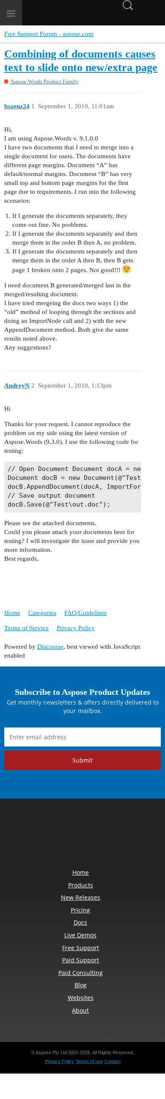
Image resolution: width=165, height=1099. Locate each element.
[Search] (128, 4)
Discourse (50, 646)
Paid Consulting (80, 973)
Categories (42, 612)
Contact (112, 1061)
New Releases (80, 897)
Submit (82, 760)
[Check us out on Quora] (101, 835)
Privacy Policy (76, 628)
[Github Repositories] (121, 835)
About (80, 1010)
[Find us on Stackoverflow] (82, 835)
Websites (81, 998)
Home (12, 612)
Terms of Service (26, 628)
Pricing (80, 910)
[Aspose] (63, 12)
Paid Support (80, 960)
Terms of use (89, 1061)
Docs (80, 922)
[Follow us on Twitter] (43, 835)
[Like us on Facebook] (24, 835)
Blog (80, 985)
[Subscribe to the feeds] (140, 835)
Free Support (80, 948)
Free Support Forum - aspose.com (49, 33)
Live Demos (80, 935)
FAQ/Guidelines (85, 612)
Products (80, 885)
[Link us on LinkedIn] (63, 835)
